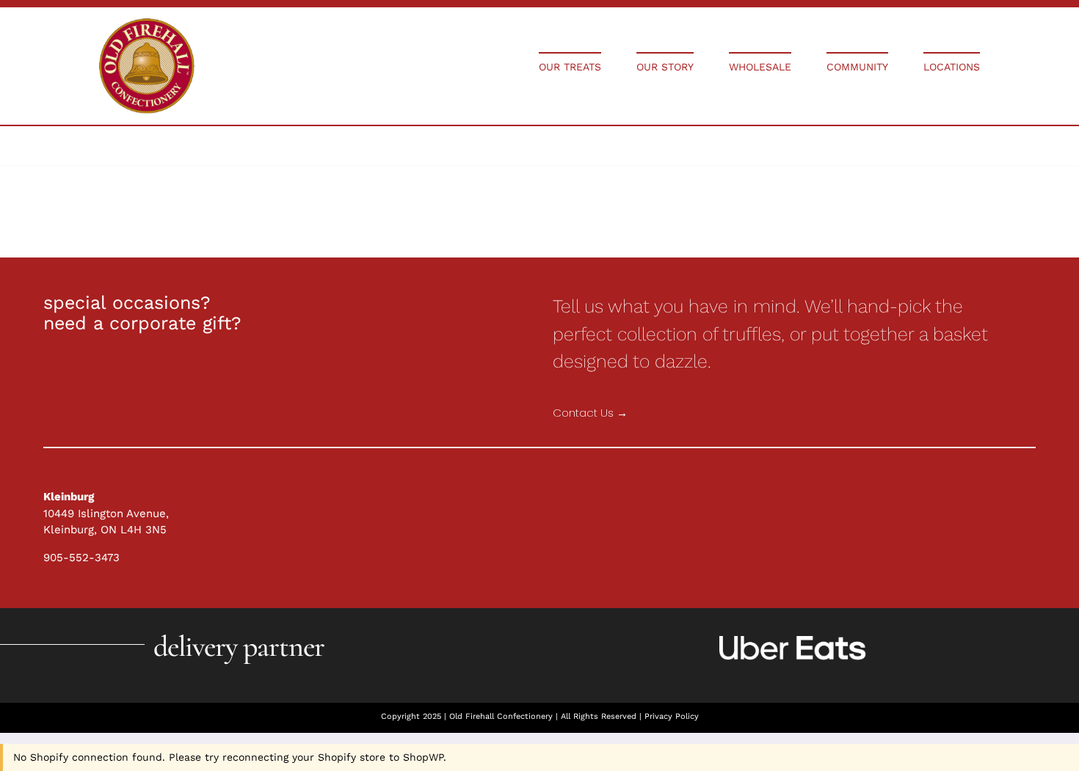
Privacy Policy (671, 716)
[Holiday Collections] (147, 23)
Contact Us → (590, 412)
